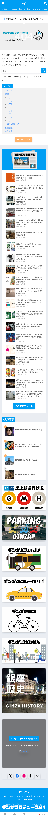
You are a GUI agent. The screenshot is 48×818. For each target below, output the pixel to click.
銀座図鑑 (9, 128)
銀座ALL (8, 94)
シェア (24, 816)
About (6, 796)
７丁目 (10, 117)
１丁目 (10, 98)
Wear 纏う (36, 9)
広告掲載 (28, 796)
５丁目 (10, 111)
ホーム (4, 816)
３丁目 (10, 104)
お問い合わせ (39, 796)
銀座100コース (13, 124)
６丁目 (10, 114)
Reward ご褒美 (16, 9)
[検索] (43, 70)
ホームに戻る (24, 140)
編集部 (12, 796)
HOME (25, 791)
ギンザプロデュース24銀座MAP (24, 739)
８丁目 (10, 121)
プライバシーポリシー (24, 800)
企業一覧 (20, 796)
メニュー (33, 816)
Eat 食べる (5, 9)
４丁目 (10, 107)
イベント (9, 90)
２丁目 (10, 101)
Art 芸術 (27, 9)
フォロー (14, 816)
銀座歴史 (9, 131)
